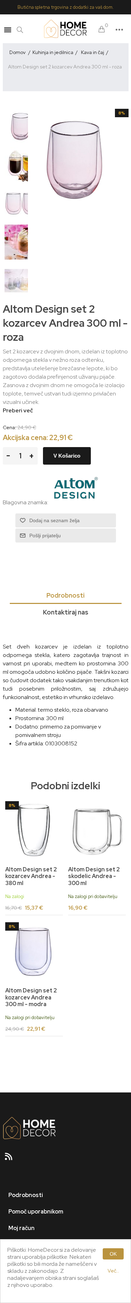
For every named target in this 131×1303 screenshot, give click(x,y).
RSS (11, 1158)
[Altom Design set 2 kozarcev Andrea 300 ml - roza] (22, 126)
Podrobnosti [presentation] (65, 595)
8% (121, 113)
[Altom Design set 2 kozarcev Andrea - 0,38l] (34, 830)
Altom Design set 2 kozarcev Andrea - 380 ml (31, 876)
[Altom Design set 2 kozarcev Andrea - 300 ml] (97, 830)
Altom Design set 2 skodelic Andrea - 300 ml (94, 876)
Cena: (9, 427)
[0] (102, 29)
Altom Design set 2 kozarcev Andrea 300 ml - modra (31, 997)
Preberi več (18, 410)
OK (113, 1254)
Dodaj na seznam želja (54, 520)
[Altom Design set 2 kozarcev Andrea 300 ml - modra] (34, 951)
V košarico (66, 456)
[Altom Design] (75, 502)
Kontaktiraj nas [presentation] (65, 612)
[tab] (66, 596)
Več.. (113, 1271)
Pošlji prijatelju (45, 535)
